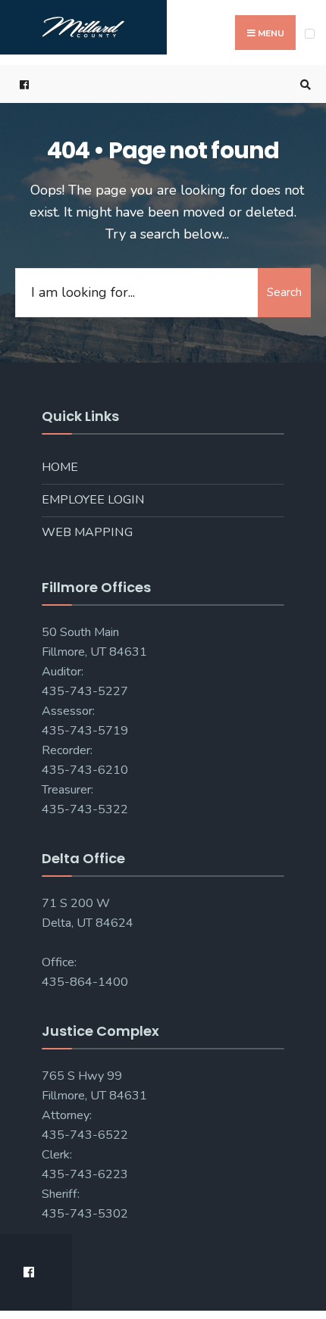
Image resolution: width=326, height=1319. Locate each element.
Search (284, 292)
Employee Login (93, 499)
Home (60, 467)
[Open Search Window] (303, 84)
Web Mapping (87, 532)
